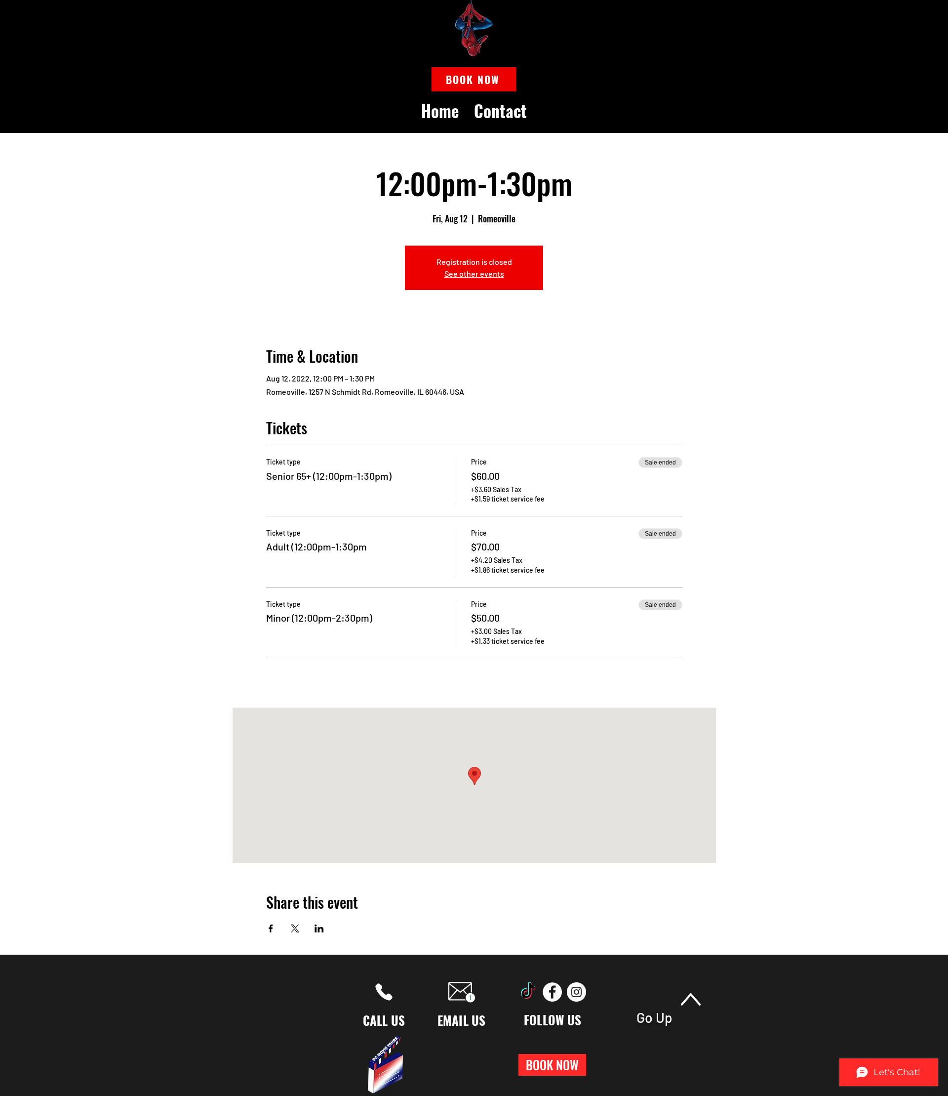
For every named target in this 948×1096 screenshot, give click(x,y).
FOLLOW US (552, 1020)
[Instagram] (576, 992)
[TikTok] (528, 992)
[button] (474, 79)
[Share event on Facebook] (271, 928)
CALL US (384, 1020)
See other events (474, 273)
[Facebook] (552, 992)
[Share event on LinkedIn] (319, 928)
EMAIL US (461, 1020)
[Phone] (384, 992)
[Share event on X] (295, 928)
